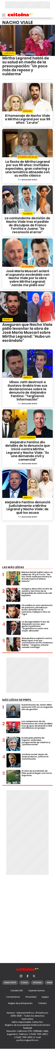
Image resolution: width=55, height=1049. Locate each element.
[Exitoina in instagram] (21, 976)
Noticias (37, 982)
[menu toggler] (3, 14)
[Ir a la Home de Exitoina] (21, 15)
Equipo (45, 996)
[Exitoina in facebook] (27, 976)
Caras (24, 982)
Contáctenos (13, 996)
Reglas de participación (20, 1003)
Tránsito (42, 1003)
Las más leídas (13, 567)
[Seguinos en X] (34, 976)
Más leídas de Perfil (16, 700)
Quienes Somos (36, 990)
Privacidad (31, 996)
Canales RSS (16, 990)
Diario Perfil (10, 982)
